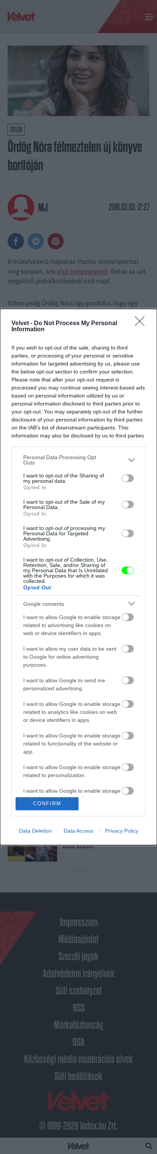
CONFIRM (47, 803)
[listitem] (78, 460)
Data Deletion (35, 831)
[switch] (128, 478)
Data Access (78, 831)
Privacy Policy (121, 831)
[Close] (142, 323)
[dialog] (78, 577)
